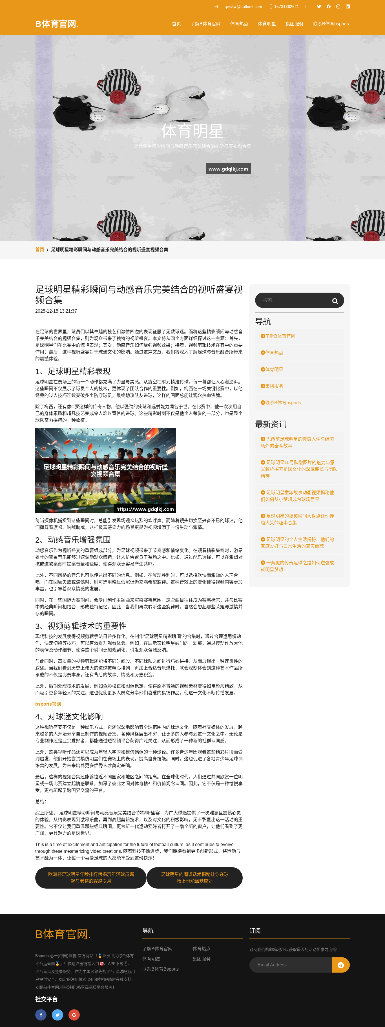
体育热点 (239, 23)
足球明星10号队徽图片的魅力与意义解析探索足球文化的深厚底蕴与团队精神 (299, 469)
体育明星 (267, 23)
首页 (176, 23)
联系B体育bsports (331, 23)
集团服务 (295, 23)
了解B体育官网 (206, 23)
